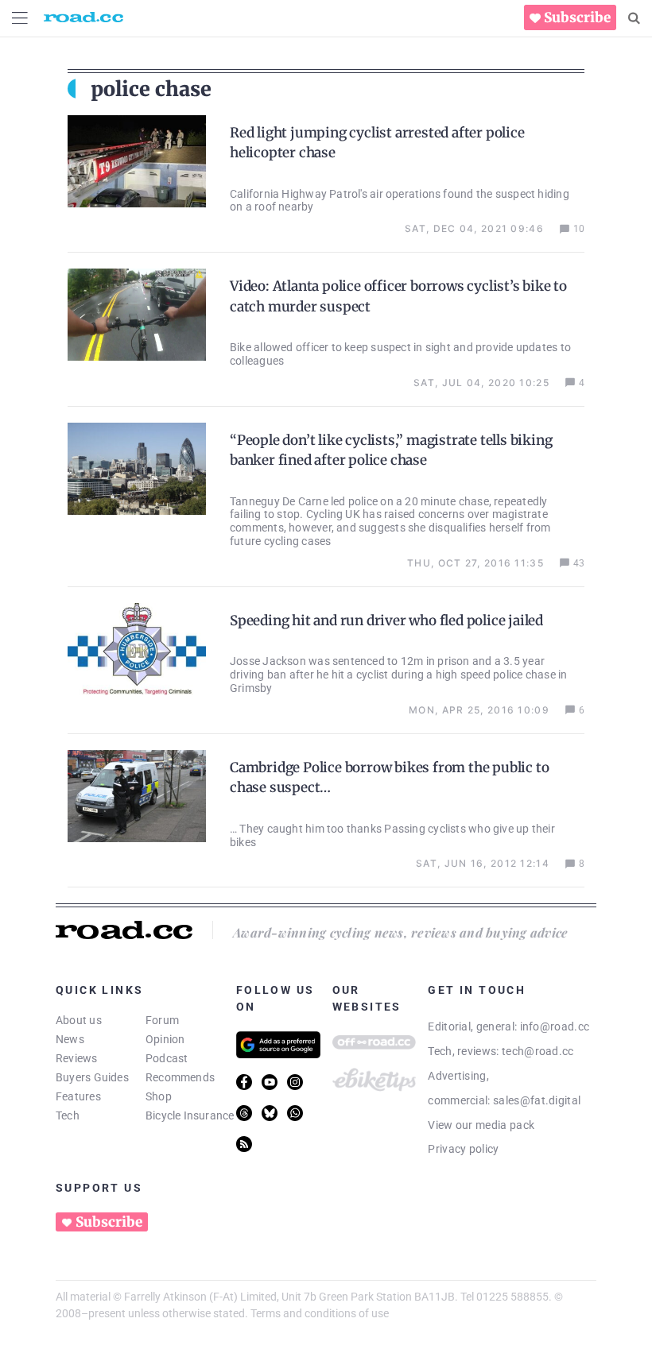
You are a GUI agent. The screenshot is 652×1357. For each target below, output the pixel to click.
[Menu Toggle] (20, 18)
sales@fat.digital (536, 1100)
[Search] (634, 18)
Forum (162, 1020)
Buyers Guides (92, 1077)
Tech (68, 1115)
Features (78, 1096)
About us (79, 1020)
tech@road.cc (538, 1051)
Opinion (165, 1039)
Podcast (167, 1058)
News (70, 1039)
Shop (159, 1096)
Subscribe (577, 17)
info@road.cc (555, 1026)
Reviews (77, 1058)
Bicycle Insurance (190, 1115)
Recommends (180, 1077)
